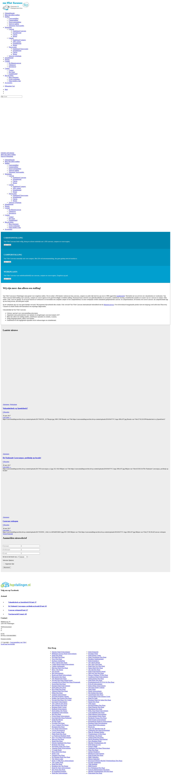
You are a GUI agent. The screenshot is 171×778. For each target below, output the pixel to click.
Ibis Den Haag (56, 714)
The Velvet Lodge (57, 759)
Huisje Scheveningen (95, 691)
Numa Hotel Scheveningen (96, 725)
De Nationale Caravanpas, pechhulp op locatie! (22, 458)
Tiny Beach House (94, 662)
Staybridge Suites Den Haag (61, 746)
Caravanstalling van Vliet (18, 642)
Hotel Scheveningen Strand (96, 671)
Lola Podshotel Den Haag (96, 712)
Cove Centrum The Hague (60, 725)
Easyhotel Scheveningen (59, 702)
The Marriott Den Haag (59, 678)
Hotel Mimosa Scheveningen (97, 714)
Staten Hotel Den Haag (95, 668)
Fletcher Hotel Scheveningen (61, 652)
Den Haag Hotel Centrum (96, 687)
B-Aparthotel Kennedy (59, 771)
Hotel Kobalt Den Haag (95, 755)
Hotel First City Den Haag (96, 666)
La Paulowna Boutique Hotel (61, 736)
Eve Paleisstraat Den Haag (96, 768)
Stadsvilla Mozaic (57, 720)
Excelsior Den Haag (58, 723)
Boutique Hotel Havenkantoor (97, 723)
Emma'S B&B (92, 746)
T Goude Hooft (57, 750)
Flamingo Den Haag (58, 755)
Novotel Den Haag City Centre (61, 700)
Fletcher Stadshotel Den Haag (61, 743)
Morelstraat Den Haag (95, 709)
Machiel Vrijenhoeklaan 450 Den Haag (100, 771)
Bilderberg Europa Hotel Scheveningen (64, 653)
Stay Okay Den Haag (95, 664)
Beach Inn (91, 727)
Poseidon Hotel (93, 653)
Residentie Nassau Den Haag (97, 718)
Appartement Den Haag (95, 695)
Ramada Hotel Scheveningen (61, 686)
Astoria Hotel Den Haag (96, 737)
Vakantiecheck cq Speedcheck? (15, 408)
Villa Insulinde (92, 764)
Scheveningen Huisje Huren (97, 716)
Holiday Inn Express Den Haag (62, 698)
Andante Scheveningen (59, 695)
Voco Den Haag (57, 659)
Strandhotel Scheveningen (60, 712)
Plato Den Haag (93, 750)
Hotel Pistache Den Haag (96, 707)
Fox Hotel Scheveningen (59, 728)
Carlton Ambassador (58, 666)
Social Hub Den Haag (59, 684)
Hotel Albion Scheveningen (97, 686)
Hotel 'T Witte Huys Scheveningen (63, 761)
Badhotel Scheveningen (59, 709)
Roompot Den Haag (58, 727)
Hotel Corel (55, 753)
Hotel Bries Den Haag (95, 680)
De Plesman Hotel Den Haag (61, 757)
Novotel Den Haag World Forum (62, 680)
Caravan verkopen (10, 521)
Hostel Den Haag (93, 702)
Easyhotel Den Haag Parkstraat (61, 718)
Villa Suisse (92, 703)
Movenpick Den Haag (59, 677)
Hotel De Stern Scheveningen (61, 768)
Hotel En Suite (92, 698)
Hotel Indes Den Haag (59, 687)
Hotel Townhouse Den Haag (97, 657)
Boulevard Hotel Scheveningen (61, 675)
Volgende (10, 534)
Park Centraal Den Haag (59, 662)
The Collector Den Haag (59, 703)
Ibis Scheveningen (57, 673)
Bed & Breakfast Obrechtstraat (97, 739)
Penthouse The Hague (95, 736)
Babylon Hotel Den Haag (60, 668)
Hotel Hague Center (94, 655)
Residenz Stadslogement (96, 659)
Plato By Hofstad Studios (96, 732)
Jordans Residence (94, 752)
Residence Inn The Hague (60, 766)
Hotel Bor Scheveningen (59, 773)
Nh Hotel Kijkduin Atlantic (60, 696)
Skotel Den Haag (57, 741)
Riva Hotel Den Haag (59, 689)
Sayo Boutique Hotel (94, 741)
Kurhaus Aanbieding (58, 661)
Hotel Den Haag (57, 764)
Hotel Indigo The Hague (59, 711)
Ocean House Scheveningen (61, 716)
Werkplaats (13, 404)
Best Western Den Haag (59, 705)
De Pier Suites (56, 721)
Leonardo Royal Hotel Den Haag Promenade (66, 682)
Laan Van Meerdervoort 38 (96, 728)
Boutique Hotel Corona (59, 707)
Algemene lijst (9, 564)
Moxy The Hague (57, 670)
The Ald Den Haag (94, 670)
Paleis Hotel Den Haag (59, 734)
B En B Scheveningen (95, 684)
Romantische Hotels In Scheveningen (100, 721)
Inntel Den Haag (57, 655)
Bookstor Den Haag (58, 744)
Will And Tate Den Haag (96, 673)
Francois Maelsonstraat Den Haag (98, 769)
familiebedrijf (120, 296)
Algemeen (6, 404)
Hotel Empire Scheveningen (97, 720)
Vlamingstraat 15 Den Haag (97, 734)
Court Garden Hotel (58, 732)
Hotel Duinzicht (93, 652)
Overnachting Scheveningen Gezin (99, 696)
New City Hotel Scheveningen (61, 737)
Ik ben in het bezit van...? (11, 557)
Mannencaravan (109, 304)
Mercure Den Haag (58, 739)
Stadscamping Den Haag (96, 678)
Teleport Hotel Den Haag (60, 691)
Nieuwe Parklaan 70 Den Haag (98, 675)
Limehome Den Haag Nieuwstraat (99, 748)
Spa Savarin (55, 671)
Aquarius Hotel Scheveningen (61, 748)
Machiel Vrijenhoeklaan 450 (97, 743)
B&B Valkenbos (93, 757)
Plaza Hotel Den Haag (59, 752)
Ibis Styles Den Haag (58, 769)
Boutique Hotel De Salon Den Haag (99, 700)
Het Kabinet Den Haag (95, 693)
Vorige (5, 534)
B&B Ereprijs (92, 766)
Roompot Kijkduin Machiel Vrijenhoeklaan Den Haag (105, 761)
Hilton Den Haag (57, 693)
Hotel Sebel (92, 689)
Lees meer (7, 417)
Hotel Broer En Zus (94, 744)
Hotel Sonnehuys (93, 661)
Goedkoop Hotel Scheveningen (98, 677)
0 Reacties (6, 412)
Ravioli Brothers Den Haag (96, 705)
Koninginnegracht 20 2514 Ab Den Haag (101, 682)
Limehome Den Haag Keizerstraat (99, 730)
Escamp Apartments (94, 762)
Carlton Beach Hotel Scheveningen (63, 664)
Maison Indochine (94, 759)
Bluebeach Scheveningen (96, 753)
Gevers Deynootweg (58, 730)
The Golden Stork (57, 762)
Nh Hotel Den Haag (58, 657)
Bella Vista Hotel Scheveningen (98, 711)
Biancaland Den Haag (95, 773)
